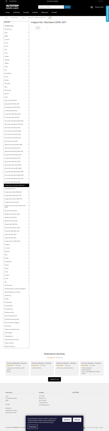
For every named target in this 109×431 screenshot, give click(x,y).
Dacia (6, 46)
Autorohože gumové (11, 316)
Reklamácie (8, 408)
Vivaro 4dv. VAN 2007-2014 (12, 228)
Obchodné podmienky (52, 1)
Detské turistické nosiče (12, 340)
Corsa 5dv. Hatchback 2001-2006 (14, 172)
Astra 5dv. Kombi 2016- (11, 141)
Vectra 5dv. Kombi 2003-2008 (13, 168)
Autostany (8, 326)
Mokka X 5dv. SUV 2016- (11, 221)
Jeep (6, 67)
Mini (6, 87)
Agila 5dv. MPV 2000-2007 (12, 104)
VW (6, 282)
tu (52, 422)
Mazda (7, 80)
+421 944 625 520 (43, 403)
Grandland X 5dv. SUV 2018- (12, 107)
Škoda (6, 258)
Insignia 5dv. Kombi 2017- (12, 202)
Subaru (7, 265)
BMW (6, 36)
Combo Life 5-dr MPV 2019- (13, 241)
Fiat (6, 50)
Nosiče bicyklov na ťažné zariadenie (15, 289)
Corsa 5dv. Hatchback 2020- (13, 182)
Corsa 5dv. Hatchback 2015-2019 (14, 178)
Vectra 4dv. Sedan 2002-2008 (13, 165)
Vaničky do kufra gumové (12, 319)
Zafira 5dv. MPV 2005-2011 (12, 231)
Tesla (6, 272)
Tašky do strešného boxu (12, 329)
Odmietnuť (67, 420)
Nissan (7, 94)
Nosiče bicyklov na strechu (12, 292)
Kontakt (8, 404)
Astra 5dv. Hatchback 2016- (13, 128)
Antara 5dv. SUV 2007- (11, 100)
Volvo (6, 278)
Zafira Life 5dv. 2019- (11, 238)
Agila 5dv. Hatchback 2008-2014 (14, 151)
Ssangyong (8, 261)
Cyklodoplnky (9, 336)
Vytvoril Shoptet (90, 427)
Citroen (7, 39)
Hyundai (7, 60)
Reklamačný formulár (11, 413)
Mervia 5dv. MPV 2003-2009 (12, 162)
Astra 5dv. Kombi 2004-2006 (13, 131)
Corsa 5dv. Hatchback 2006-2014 (14, 175)
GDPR (7, 400)
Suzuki (7, 268)
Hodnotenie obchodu (54, 353)
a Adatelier (99, 427)
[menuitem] (7, 12)
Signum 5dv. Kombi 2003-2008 (13, 145)
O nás (7, 396)
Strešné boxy (8, 285)
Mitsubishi (8, 90)
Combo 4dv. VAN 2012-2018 (12, 114)
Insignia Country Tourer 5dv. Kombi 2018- (15, 206)
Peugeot (7, 245)
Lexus (6, 77)
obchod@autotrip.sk (44, 405)
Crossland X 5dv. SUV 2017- (12, 117)
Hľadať (67, 7)
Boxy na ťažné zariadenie (12, 323)
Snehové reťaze (9, 312)
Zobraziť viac (54, 379)
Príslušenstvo (9, 309)
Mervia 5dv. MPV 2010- (11, 211)
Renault (7, 251)
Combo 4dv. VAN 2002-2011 (12, 158)
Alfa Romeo (8, 29)
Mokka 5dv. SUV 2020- (11, 217)
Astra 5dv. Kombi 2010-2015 (13, 138)
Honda (7, 56)
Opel (6, 97)
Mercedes (7, 83)
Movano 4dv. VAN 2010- (11, 224)
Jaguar (7, 63)
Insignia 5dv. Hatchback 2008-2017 (15, 185)
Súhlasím (77, 420)
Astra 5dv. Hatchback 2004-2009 (14, 121)
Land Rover (8, 73)
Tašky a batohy (9, 343)
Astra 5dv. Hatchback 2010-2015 (14, 124)
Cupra (6, 43)
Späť (50, 17)
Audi (6, 33)
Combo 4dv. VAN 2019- (11, 111)
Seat (6, 255)
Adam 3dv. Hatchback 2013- (13, 148)
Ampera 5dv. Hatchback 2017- (13, 155)
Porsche (7, 248)
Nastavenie (32, 427)
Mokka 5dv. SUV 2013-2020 (12, 214)
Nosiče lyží (8, 295)
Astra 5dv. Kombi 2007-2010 (13, 134)
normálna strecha (10, 189)
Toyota (7, 275)
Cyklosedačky (9, 306)
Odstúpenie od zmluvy (11, 410)
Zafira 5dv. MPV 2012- (11, 234)
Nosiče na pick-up (10, 346)
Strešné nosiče (9, 26)
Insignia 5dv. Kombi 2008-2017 (13, 199)
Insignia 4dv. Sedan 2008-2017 (13, 192)
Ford (6, 53)
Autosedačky (8, 333)
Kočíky (7, 299)
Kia (6, 70)
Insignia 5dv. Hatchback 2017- (13, 195)
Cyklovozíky (8, 302)
